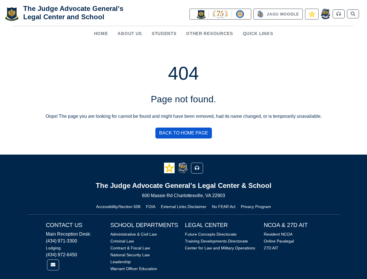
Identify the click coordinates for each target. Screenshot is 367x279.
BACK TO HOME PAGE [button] (183, 132)
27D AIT (271, 248)
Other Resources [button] (209, 33)
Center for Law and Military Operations (220, 248)
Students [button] (164, 33)
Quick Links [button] (258, 33)
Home (101, 33)
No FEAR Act (223, 206)
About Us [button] (130, 33)
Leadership (120, 261)
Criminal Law (122, 241)
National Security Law (130, 255)
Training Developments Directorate (216, 241)
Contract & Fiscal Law (130, 248)
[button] (170, 167)
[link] (220, 14)
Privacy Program (256, 206)
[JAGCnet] (325, 14)
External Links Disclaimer (183, 206)
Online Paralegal (279, 241)
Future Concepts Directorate (211, 234)
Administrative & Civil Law (133, 234)
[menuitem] (101, 33)
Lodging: (54, 248)
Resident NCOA (278, 234)
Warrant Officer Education (133, 268)
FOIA (150, 206)
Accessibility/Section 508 (118, 206)
